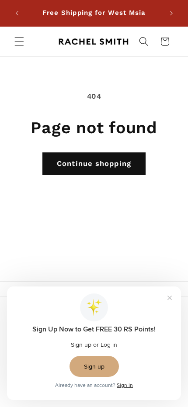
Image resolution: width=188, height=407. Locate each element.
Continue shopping (94, 163)
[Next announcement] (171, 13)
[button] (19, 41)
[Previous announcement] (17, 13)
